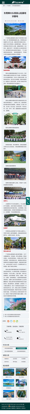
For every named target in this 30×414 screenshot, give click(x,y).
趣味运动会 (7, 146)
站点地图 (8, 408)
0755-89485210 (9, 339)
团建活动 (18, 408)
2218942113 (21, 339)
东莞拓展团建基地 (16, 5)
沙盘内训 (23, 408)
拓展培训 (13, 408)
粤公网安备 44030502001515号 (17, 406)
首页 (4, 5)
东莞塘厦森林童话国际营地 (13, 316)
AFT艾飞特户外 (8, 404)
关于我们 (4, 408)
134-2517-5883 (9, 337)
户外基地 (8, 5)
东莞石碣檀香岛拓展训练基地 (13, 314)
